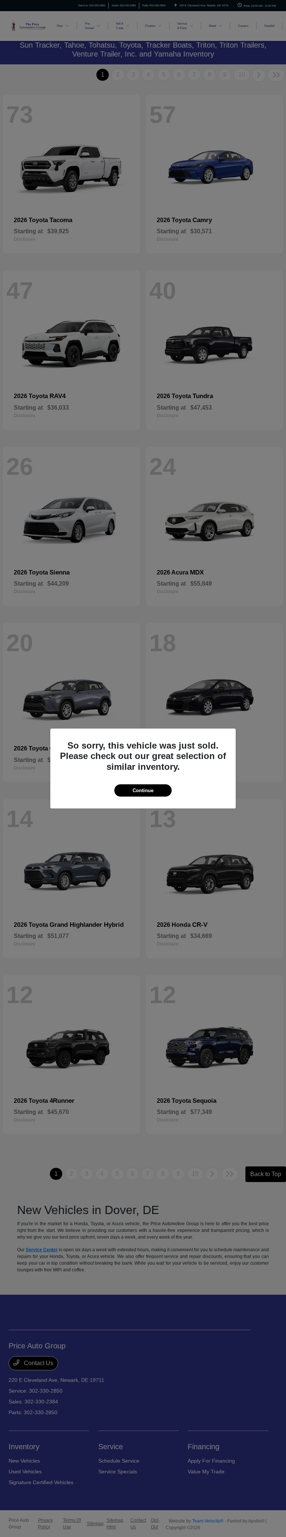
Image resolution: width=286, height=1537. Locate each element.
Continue (143, 790)
